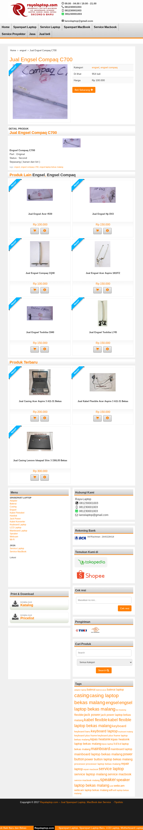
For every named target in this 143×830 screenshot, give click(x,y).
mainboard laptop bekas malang (98, 754)
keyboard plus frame (85, 735)
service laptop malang (90, 774)
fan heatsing (121, 710)
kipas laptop (107, 744)
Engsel (13, 510)
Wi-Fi (12, 539)
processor (79, 763)
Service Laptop (50, 27)
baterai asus (101, 690)
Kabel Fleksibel (17, 513)
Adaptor (13, 501)
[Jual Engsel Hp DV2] (103, 194)
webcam (119, 785)
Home (6, 27)
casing (81, 695)
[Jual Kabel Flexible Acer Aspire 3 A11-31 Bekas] (103, 382)
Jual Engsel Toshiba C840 (40, 332)
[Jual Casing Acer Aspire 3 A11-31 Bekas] (40, 382)
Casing (13, 506)
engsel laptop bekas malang (51, 167)
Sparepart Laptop (24, 27)
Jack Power (15, 518)
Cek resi (124, 608)
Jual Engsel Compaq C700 (41, 59)
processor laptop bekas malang (103, 763)
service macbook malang (87, 780)
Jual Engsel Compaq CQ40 (40, 273)
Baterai (13, 503)
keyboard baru (82, 731)
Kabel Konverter (17, 521)
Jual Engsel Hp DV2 (103, 214)
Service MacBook (18, 551)
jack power (92, 714)
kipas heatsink (100, 739)
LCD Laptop (15, 527)
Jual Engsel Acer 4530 (40, 214)
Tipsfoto (118, 802)
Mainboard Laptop (18, 530)
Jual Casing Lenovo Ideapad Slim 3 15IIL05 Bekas (40, 460)
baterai (91, 689)
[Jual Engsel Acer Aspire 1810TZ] (102, 253)
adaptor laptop (80, 690)
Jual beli (44, 34)
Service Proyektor (13, 34)
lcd (115, 743)
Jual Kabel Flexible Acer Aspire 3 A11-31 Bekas (103, 401)
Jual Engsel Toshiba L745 (103, 332)
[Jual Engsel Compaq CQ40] (40, 253)
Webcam (14, 536)
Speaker (14, 533)
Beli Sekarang (83, 89)
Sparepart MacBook (77, 27)
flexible (79, 714)
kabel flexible (95, 720)
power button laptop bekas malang (109, 759)
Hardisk (13, 516)
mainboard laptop (121, 749)
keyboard (119, 726)
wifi (110, 790)
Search (102, 670)
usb (111, 786)
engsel (23, 50)
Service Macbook (105, 27)
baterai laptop (115, 689)
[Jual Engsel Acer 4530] (40, 194)
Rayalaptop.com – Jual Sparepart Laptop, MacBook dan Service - (77, 802)
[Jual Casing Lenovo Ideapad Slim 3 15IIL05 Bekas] (40, 441)
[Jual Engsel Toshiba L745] (102, 313)
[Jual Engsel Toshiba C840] (40, 313)
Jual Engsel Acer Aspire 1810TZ (103, 273)
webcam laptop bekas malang (91, 790)
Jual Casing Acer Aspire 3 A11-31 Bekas (40, 401)
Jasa (32, 34)
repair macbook (90, 769)
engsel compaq (109, 67)
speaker (108, 779)
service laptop (111, 768)
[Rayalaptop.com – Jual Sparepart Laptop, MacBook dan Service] (34, 9)
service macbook (119, 774)
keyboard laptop (104, 731)
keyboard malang (125, 732)
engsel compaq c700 (30, 167)
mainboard (100, 748)
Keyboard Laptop (18, 524)
